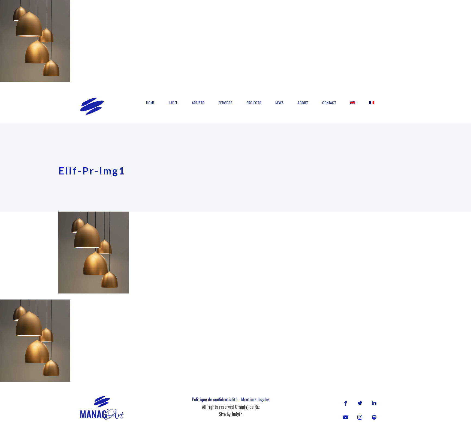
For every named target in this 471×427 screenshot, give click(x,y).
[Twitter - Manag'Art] (360, 403)
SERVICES (225, 102)
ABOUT (303, 102)
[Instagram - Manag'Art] (360, 417)
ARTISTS (198, 102)
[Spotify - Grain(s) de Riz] (374, 417)
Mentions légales (255, 399)
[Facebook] (346, 403)
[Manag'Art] (92, 106)
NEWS (279, 102)
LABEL (173, 102)
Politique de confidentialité (214, 399)
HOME (150, 102)
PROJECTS (253, 102)
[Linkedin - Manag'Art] (374, 403)
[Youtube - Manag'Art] (346, 417)
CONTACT (329, 102)
